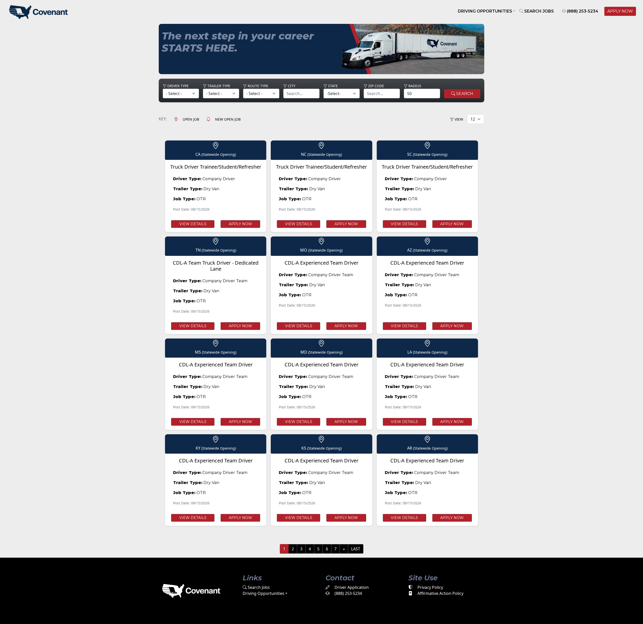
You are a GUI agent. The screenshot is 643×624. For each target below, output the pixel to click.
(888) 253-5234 (582, 11)
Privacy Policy (429, 587)
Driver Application (351, 587)
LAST (355, 549)
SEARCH (464, 93)
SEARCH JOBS (538, 11)
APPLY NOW (620, 11)
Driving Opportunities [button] (485, 11)
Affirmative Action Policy (439, 593)
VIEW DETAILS (192, 224)
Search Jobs (258, 587)
